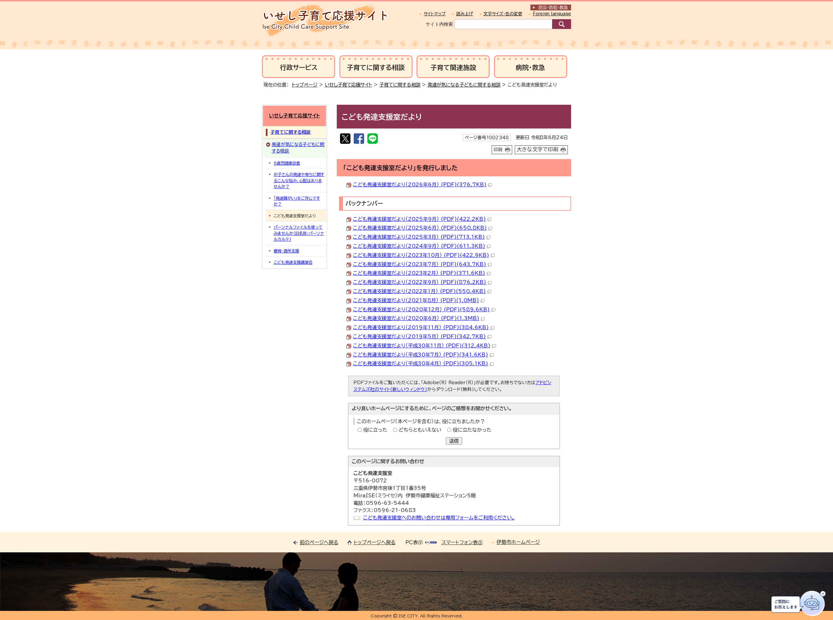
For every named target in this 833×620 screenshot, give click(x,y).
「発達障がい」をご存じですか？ (297, 201)
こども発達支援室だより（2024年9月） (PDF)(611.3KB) (419, 246)
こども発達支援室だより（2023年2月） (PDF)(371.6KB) (419, 273)
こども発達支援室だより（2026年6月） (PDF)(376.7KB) (419, 184)
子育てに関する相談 (376, 67)
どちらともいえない (420, 429)
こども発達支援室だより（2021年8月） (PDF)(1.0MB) (416, 300)
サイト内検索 (439, 24)
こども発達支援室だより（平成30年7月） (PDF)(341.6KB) (420, 354)
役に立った (375, 429)
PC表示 (414, 542)
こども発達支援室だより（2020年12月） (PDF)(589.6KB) (421, 309)
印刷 (498, 149)
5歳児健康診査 (287, 163)
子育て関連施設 (453, 67)
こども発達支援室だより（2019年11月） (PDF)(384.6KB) (421, 327)
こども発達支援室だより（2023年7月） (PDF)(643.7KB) (419, 264)
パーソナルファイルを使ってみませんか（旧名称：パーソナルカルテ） (299, 233)
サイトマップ (435, 14)
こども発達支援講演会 (293, 262)
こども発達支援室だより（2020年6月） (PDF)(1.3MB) (416, 318)
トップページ (305, 84)
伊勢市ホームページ (518, 542)
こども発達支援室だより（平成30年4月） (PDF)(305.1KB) (420, 363)
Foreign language (552, 14)
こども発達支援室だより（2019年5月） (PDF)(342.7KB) (419, 336)
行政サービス (299, 67)
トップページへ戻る (375, 542)
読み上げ (464, 14)
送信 (454, 440)
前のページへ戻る (319, 542)
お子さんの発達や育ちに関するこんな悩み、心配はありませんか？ (299, 180)
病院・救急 (530, 67)
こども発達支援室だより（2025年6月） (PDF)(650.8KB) (420, 227)
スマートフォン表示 (462, 542)
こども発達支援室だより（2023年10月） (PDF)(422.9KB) (421, 255)
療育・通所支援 (286, 251)
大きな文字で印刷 (537, 149)
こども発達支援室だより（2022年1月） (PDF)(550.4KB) (419, 291)
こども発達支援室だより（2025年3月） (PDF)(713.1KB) (419, 237)
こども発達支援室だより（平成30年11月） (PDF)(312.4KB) (421, 345)
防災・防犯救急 (553, 8)
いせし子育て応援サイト (348, 84)
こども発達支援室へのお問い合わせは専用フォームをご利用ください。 (439, 517)
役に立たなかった (472, 429)
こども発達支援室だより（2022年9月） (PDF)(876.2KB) (419, 282)
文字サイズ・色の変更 (503, 14)
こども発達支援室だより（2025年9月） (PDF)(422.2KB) (419, 219)
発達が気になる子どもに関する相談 (464, 84)
